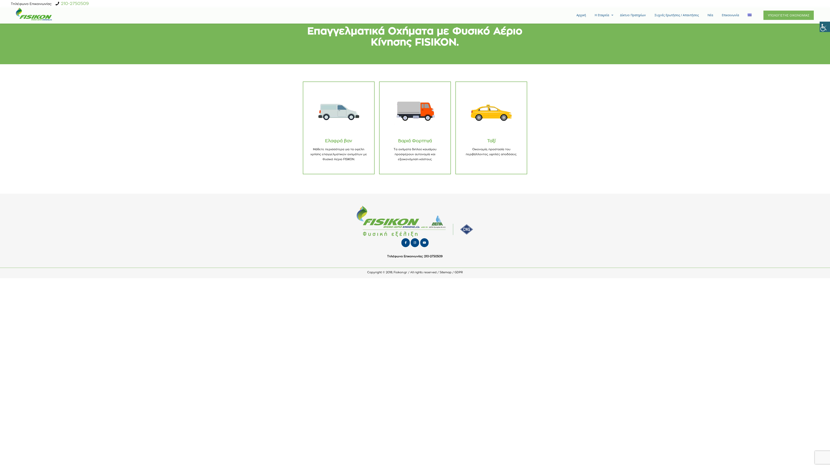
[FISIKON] (34, 15)
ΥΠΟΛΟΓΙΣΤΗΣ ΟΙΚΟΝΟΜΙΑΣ (788, 15)
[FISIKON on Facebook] (405, 242)
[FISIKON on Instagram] (415, 242)
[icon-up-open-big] (809, 458)
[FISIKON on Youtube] (424, 242)
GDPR (459, 272)
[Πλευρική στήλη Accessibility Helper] (825, 27)
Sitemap (446, 272)
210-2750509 (75, 4)
